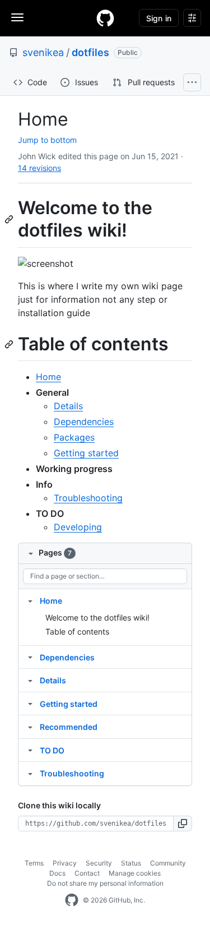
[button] (183, 823)
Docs (57, 873)
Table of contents (77, 631)
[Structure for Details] (30, 680)
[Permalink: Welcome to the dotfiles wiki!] (10, 219)
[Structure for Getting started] (30, 703)
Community (168, 863)
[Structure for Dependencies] (30, 657)
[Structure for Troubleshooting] (30, 773)
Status (131, 863)
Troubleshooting (88, 497)
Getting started (86, 453)
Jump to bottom (47, 140)
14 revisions (39, 168)
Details (68, 405)
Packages (74, 437)
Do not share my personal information (105, 883)
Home (48, 376)
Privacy (65, 863)
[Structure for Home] (30, 600)
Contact (87, 873)
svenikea (43, 52)
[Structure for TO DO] (30, 750)
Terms (34, 863)
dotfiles (90, 52)
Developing (78, 527)
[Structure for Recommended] (30, 726)
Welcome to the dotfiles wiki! (97, 617)
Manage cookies (135, 873)
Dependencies (84, 421)
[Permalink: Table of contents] (10, 344)
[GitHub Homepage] (71, 900)
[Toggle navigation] (17, 17)
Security (99, 863)
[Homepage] (105, 18)
